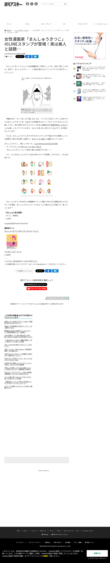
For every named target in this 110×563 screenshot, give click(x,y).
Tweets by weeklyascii (43, 470)
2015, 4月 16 (36, 146)
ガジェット (43, 531)
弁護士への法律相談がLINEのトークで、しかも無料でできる (18, 326)
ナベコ (10, 56)
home (9, 30)
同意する (97, 553)
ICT (46, 24)
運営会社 (47, 542)
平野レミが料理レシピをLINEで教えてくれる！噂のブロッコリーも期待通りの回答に (17, 368)
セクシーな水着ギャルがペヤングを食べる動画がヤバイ (18, 387)
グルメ (9, 24)
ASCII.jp (46, 534)
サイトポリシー (20, 542)
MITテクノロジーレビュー (61, 534)
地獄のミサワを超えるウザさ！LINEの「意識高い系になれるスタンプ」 (18, 322)
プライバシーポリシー (35, 542)
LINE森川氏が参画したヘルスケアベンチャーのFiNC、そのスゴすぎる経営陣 (18, 363)
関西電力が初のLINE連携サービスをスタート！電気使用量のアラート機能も (17, 331)
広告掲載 (67, 542)
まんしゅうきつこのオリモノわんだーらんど (21, 231)
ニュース (33, 531)
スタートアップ (27, 24)
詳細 (45, 556)
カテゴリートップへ (58, 298)
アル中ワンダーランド (13, 251)
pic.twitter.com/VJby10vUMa (46, 143)
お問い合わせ (57, 542)
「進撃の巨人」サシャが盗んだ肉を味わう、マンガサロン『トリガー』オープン (18, 382)
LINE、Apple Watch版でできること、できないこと (18, 345)
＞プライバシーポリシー (97, 558)
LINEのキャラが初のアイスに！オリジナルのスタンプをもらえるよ (18, 359)
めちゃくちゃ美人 (39, 139)
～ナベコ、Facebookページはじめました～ (21, 261)
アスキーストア (64, 24)
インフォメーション (82, 24)
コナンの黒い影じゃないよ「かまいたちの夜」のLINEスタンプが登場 (17, 377)
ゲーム (51, 531)
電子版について (89, 542)
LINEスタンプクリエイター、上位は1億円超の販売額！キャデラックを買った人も (18, 373)
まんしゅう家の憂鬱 (14, 212)
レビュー (25, 531)
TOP (18, 531)
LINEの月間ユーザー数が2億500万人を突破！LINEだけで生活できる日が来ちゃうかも (18, 336)
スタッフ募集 (77, 542)
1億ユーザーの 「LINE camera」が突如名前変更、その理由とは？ (18, 350)
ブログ (27, 121)
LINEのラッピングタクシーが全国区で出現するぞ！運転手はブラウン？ (18, 354)
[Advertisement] (55, 13)
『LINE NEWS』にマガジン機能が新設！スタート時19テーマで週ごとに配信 (18, 340)
